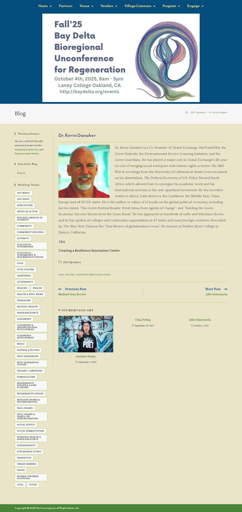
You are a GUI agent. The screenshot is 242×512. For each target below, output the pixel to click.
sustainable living (29, 451)
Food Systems (25, 269)
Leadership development (25, 336)
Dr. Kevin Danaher (218, 112)
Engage (193, 5)
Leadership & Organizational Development (27, 327)
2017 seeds (23, 199)
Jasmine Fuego (86, 356)
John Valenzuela (200, 319)
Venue (84, 5)
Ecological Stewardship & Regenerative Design (30, 255)
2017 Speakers (72, 262)
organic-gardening (30, 371)
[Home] (186, 112)
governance (25, 282)
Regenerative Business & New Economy (27, 385)
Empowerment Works (27, 153)
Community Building (30, 232)
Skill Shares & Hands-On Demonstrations (27, 416)
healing (22, 288)
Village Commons (137, 5)
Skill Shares (25, 408)
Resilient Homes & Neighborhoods (28, 401)
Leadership (24, 319)
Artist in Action (27, 211)
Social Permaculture (30, 431)
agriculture (25, 205)
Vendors (106, 5)
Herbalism (23, 300)
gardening (24, 276)
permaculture (26, 377)
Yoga (20, 485)
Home (43, 5)
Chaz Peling (143, 319)
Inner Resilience (27, 313)
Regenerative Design (30, 393)
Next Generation (27, 356)
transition (24, 458)
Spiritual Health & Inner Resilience (29, 438)
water (21, 470)
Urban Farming (26, 464)
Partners (65, 5)
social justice (26, 425)
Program (169, 5)
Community (24, 226)
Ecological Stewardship (25, 245)
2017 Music (23, 193)
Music (21, 344)
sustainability (26, 445)
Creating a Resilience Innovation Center (88, 275)
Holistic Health (27, 307)
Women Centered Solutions (28, 477)
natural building (28, 350)
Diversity (23, 238)
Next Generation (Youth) (27, 363)
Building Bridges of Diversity (30, 219)
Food (20, 263)
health (37, 288)
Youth (33, 485)
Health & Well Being (30, 294)
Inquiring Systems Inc (27, 149)
